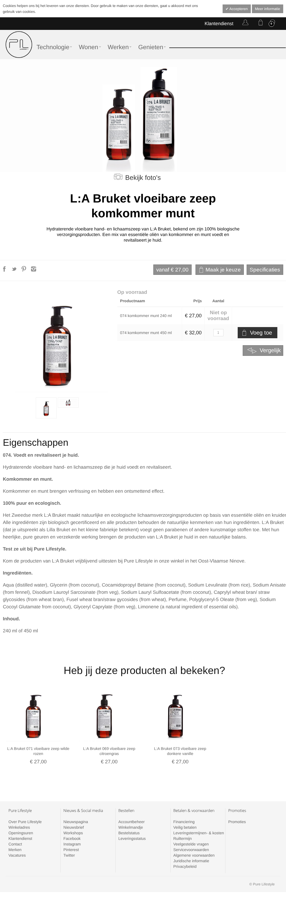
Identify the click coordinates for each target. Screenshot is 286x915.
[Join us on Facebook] (5, 270)
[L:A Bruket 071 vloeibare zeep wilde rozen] (33, 714)
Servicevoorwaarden (191, 849)
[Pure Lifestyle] (19, 44)
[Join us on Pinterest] (24, 270)
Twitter (69, 855)
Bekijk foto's (143, 178)
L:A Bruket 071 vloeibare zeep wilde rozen (38, 751)
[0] (259, 23)
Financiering (183, 821)
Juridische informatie (191, 861)
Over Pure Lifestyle (25, 821)
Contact (15, 844)
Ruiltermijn (182, 838)
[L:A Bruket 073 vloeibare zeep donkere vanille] (175, 714)
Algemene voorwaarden (193, 855)
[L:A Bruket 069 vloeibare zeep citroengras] (104, 714)
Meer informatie (267, 9)
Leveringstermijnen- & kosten (198, 833)
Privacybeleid (184, 866)
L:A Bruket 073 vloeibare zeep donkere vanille (180, 751)
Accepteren (238, 9)
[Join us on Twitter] (15, 270)
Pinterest (71, 849)
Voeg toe (261, 333)
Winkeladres (19, 827)
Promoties (237, 821)
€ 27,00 (172, 270)
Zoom (57, 341)
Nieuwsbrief (73, 827)
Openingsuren (20, 833)
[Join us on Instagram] (33, 270)
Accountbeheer (131, 821)
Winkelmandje (130, 827)
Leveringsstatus (132, 838)
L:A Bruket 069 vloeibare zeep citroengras (109, 751)
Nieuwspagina (75, 821)
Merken (15, 849)
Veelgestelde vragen (191, 844)
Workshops (73, 833)
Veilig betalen (184, 827)
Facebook (71, 838)
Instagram (72, 844)
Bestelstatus (129, 833)
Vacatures (17, 855)
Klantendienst (218, 23)
